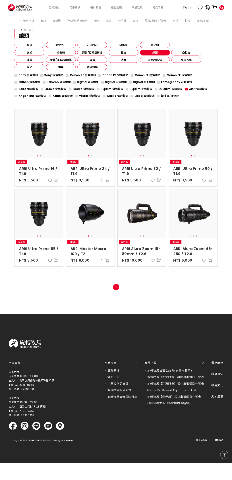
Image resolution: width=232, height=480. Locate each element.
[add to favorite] (50, 180)
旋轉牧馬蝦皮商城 (119, 390)
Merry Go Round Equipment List (172, 390)
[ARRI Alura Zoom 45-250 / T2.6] (193, 213)
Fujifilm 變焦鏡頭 (112, 89)
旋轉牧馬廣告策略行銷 (122, 397)
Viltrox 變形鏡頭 (90, 96)
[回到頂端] (224, 455)
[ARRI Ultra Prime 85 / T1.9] (39, 213)
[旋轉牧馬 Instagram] (24, 426)
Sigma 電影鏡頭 (144, 82)
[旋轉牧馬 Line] (36, 426)
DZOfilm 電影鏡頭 (171, 89)
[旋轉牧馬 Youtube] (48, 426)
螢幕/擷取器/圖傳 (155, 21)
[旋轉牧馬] (20, 7)
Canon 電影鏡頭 (30, 82)
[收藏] (200, 7)
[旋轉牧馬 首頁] (25, 343)
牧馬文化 (217, 385)
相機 (97, 21)
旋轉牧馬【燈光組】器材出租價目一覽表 (174, 397)
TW (185, 7)
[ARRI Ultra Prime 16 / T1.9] (39, 133)
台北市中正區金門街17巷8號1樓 (27, 406)
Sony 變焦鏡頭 (28, 75)
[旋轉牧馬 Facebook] (13, 426)
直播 (175, 21)
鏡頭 (108, 21)
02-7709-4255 (24, 411)
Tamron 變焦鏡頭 (59, 82)
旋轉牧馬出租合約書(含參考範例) (169, 371)
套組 (43, 21)
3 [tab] (196, 236)
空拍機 (122, 21)
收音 (187, 21)
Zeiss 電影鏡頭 (28, 89)
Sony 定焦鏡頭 (53, 75)
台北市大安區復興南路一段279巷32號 (31, 380)
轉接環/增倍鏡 (170, 96)
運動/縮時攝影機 (77, 21)
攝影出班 (113, 377)
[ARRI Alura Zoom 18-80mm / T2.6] (142, 213)
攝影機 (57, 21)
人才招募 (217, 396)
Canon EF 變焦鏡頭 (148, 75)
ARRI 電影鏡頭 (198, 89)
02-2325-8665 (24, 385)
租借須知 (217, 374)
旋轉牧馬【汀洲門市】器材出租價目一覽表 (175, 384)
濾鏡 (135, 21)
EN (191, 7)
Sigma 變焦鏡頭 (88, 82)
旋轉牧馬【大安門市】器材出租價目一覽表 (175, 377)
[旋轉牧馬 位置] (60, 426)
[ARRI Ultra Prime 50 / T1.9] (193, 133)
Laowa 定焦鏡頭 (56, 89)
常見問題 (217, 363)
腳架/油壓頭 (204, 21)
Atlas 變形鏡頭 (63, 96)
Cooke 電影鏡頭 (118, 96)
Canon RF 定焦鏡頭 (115, 75)
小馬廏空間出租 (118, 384)
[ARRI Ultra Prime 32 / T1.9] (142, 133)
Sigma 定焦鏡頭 (116, 82)
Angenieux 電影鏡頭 (32, 96)
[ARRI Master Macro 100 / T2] (90, 213)
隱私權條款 (201, 440)
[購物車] (214, 7)
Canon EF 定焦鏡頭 (179, 75)
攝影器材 (113, 371)
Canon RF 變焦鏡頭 (83, 75)
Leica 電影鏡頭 (145, 96)
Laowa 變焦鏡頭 (84, 89)
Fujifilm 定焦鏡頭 (141, 89)
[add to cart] (56, 180)
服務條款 (219, 440)
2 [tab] (40, 155)
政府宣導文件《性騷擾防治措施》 (169, 403)
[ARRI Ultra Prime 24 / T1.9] (90, 133)
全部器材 (28, 21)
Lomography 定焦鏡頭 (176, 82)
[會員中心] (207, 7)
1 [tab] (37, 155)
